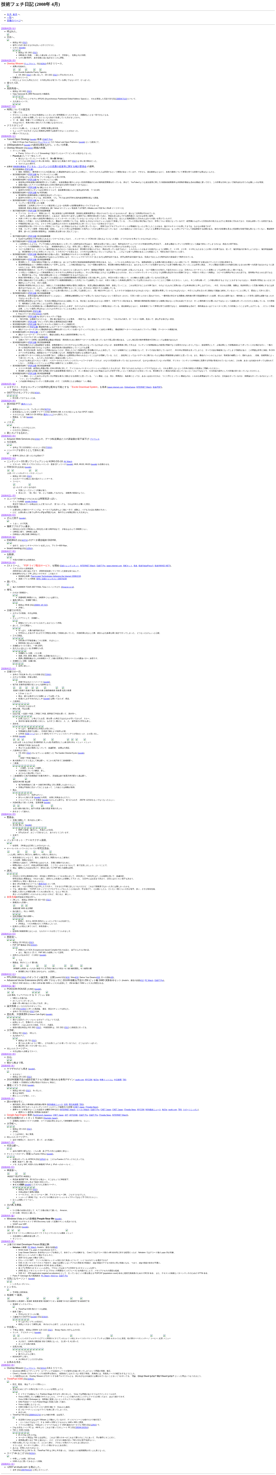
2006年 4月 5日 (40, 605)
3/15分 (34, 945)
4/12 (142, 980)
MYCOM (88, 1080)
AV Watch (68, 461)
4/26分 (43, 64)
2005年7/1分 (121, 99)
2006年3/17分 (35, 1415)
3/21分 (43, 1368)
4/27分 (24, 540)
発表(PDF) (157, 387)
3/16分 (44, 1317)
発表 (135, 566)
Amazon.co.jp (67, 587)
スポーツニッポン (190, 1110)
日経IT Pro (47, 139)
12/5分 (42, 1159)
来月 (15, 14)
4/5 (56, 1247)
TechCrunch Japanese (42, 1115)
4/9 (111, 977)
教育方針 (42, 884)
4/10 (67, 977)
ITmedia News (91, 1107)
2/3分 (37, 439)
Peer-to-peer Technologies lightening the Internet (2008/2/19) (56, 576)
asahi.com (79, 1080)
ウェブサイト (30, 64)
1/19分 (23, 1009)
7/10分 (48, 447)
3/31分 (39, 314)
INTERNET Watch (144, 387)
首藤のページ (14, 20)
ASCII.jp (54, 1276)
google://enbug (31, 501)
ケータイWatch (82, 1110)
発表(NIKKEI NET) (162, 566)
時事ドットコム (106, 1080)
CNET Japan (79, 1107)
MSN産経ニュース (55, 1104)
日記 (25, 42)
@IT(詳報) (73, 1115)
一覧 (9, 17)
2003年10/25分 (82, 1427)
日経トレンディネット (69, 566)
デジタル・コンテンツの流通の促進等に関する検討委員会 (57, 166)
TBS (124, 1080)
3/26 (45, 337)
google (22, 48)
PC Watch (149, 980)
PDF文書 (29, 169)
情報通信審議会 (19, 166)
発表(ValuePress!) (145, 566)
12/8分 (93, 1425)
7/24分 (47, 674)
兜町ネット (127, 566)
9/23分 (32, 1453)
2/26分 (30, 1379)
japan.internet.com (115, 387)
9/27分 (47, 409)
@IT (66, 1115)
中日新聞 (117, 1080)
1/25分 (29, 548)
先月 (9, 14)
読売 (66, 1104)
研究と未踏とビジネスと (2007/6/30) (51, 579)
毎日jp (96, 1080)
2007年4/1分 (26, 1470)
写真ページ (30, 734)
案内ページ (26, 404)
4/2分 (30, 148)
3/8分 (23, 977)
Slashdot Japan (50, 1118)
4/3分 (37, 393)
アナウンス (94, 439)
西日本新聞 (73, 1104)
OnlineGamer (129, 387)
